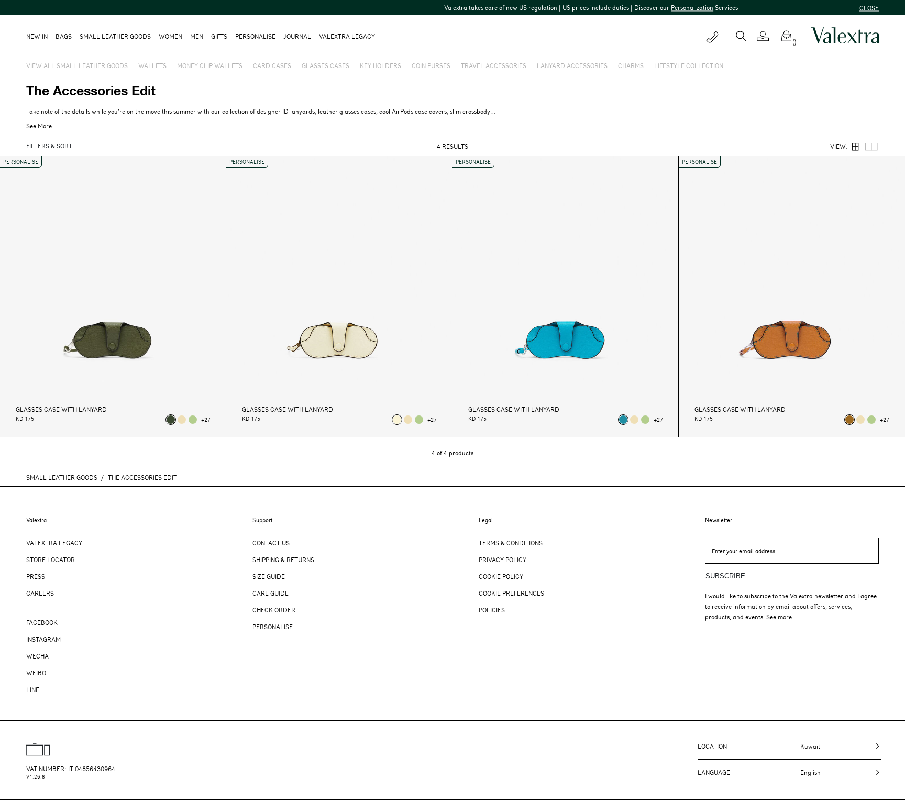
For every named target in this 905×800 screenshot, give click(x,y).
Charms (631, 65)
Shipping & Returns (283, 559)
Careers (40, 593)
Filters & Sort (49, 145)
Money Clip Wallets (209, 65)
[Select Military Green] (171, 419)
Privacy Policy (502, 559)
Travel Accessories (493, 65)
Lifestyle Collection (688, 65)
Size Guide (268, 576)
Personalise (255, 36)
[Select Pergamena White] (397, 419)
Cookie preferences (511, 593)
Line (32, 689)
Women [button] (170, 36)
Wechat (39, 656)
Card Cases (272, 65)
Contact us (271, 542)
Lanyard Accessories (572, 65)
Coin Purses (431, 65)
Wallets (152, 65)
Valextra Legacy (54, 542)
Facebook (42, 622)
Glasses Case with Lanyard (61, 409)
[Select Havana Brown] (849, 419)
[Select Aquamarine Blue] (623, 419)
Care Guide (270, 593)
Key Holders (380, 65)
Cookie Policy (501, 576)
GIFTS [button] (219, 36)
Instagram (43, 639)
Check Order (273, 610)
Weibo (36, 672)
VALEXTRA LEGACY (347, 36)
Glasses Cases (325, 65)
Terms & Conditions (511, 542)
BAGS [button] (64, 36)
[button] (767, 36)
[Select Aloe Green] (193, 419)
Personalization (676, 7)
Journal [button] (297, 36)
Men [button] (196, 36)
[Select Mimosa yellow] (182, 419)
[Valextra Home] (845, 35)
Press (35, 576)
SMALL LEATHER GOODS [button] (115, 36)
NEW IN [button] (37, 36)
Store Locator (50, 559)
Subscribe (725, 576)
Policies (492, 610)
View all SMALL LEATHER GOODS (77, 65)
